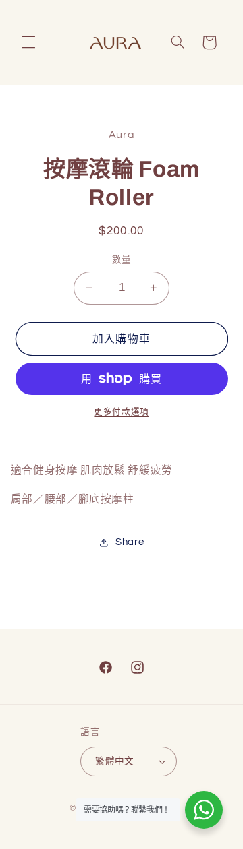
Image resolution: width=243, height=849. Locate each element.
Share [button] (129, 542)
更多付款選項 (121, 412)
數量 (122, 260)
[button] (28, 42)
